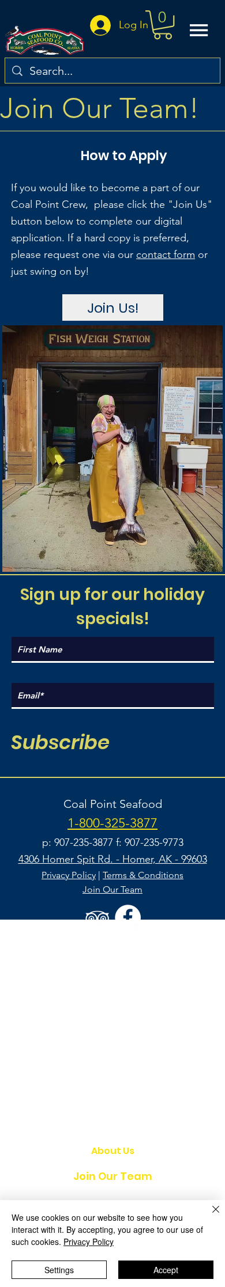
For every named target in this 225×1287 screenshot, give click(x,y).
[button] (162, 24)
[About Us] (170, 1151)
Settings (59, 1269)
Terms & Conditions (143, 875)
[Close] (209, 1216)
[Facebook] (128, 918)
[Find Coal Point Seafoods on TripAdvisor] (97, 918)
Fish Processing (113, 1101)
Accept (165, 1269)
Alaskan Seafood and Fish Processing (112, 1077)
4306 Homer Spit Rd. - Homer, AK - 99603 (112, 859)
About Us (112, 1150)
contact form (165, 254)
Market (112, 1126)
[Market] (170, 1126)
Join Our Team (112, 1176)
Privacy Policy (69, 875)
